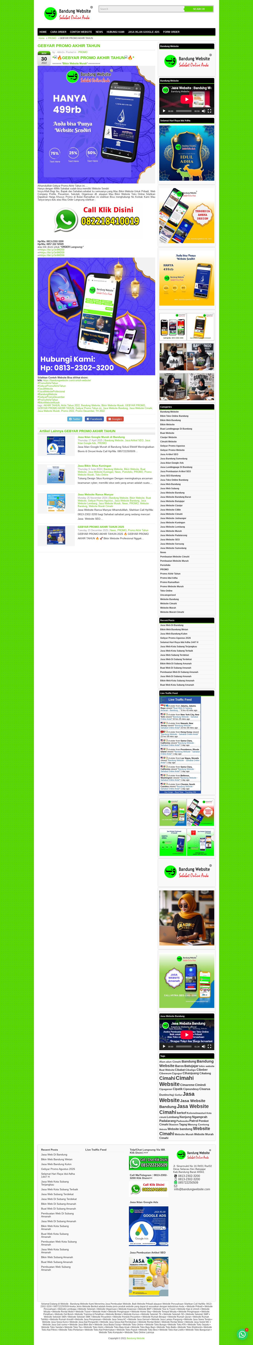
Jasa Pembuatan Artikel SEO (175, 471)
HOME (43, 32)
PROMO (52, 38)
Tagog (183, 1124)
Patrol (193, 1121)
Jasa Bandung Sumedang (173, 458)
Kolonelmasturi (196, 1113)
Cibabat (180, 1069)
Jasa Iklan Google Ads (172, 463)
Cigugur (177, 1073)
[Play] (164, 111)
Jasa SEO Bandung (170, 475)
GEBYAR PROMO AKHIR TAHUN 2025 (101, 526)
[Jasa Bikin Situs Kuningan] (56, 482)
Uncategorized (168, 595)
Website (163, 1129)
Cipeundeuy (191, 1089)
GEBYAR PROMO (135, 405)
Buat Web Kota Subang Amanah (177, 685)
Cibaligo (190, 1069)
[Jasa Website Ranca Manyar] (56, 511)
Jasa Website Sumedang (173, 548)
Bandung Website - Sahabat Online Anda (176, 726)
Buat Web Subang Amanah (57, 1261)
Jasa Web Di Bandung (171, 625)
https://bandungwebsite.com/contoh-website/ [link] (67, 380)
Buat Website (167, 433)
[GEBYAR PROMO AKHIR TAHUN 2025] (56, 543)
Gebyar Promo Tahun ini (88, 408)
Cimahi (167, 1078)
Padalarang (167, 1121)
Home (42, 38)
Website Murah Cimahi (101, 506)
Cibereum (165, 1073)
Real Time (179, 792)
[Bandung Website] (67, 24)
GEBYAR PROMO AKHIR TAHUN (69, 45)
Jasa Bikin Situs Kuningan (94, 465)
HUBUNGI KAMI (115, 32)
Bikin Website (131, 469)
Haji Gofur (175, 1095)
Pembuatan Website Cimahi (174, 556)
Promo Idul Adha (169, 578)
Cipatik (178, 1089)
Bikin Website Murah (112, 405)
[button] (242, 1334)
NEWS (99, 32)
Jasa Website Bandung (115, 408)
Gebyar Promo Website (172, 450)
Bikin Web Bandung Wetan (174, 629)
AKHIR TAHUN (52, 405)
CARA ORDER (58, 32)
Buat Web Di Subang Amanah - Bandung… (176, 709)
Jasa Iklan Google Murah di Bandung (101, 436)
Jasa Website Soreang (172, 544)
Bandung (189, 1061)
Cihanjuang (191, 1073)
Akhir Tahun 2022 (70, 405)
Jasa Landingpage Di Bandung (176, 467)
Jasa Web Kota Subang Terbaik (176, 651)
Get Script (168, 792)
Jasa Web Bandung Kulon (173, 633)
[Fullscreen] (209, 111)
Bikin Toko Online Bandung (174, 416)
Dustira (164, 1094)
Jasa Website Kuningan (100, 472)
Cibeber (202, 1069)
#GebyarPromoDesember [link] (51, 397)
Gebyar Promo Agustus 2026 (175, 638)
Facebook (96, 419)
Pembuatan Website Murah (174, 561)
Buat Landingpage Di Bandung (176, 429)
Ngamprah (199, 1117)
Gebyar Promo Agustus (100, 500)
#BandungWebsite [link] (47, 394)
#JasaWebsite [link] (45, 388)
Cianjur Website (168, 437)
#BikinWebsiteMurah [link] (49, 402)
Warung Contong (198, 1124)
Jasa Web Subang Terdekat (174, 655)
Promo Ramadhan (169, 582)
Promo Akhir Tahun (138, 530)
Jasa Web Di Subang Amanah (175, 676)
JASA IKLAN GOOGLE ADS (143, 32)
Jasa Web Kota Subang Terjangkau (178, 646)
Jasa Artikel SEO (134, 440)
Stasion (174, 1124)
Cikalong (205, 1073)
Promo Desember (85, 411)
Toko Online (101, 474)
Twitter (76, 419)
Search (199, 8)
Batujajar (191, 1066)
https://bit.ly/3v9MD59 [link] (52, 249)
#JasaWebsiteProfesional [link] (51, 391)
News (118, 472)
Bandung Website (90, 405)
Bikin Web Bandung (170, 420)
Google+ (116, 419)
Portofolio (127, 472)
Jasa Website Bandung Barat (175, 497)
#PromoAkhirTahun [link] (48, 383)
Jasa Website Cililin (170, 509)
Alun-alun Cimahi (170, 1061)
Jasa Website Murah (49, 411)
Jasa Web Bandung (170, 484)
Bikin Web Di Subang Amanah (176, 663)
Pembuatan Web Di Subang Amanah (179, 672)
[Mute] (203, 111)
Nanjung (185, 1117)
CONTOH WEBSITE (81, 32)
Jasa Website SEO (170, 539)
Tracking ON (190, 792)
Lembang (173, 1117)
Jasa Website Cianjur (171, 505)
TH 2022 (100, 411)
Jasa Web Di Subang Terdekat (176, 659)
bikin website (206, 1066)
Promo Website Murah (172, 586)
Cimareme (187, 1084)
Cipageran (165, 1089)
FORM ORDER (171, 32)
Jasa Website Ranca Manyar (95, 494)
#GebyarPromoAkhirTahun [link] (52, 386)
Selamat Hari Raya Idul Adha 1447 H (179, 642)
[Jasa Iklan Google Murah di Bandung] (56, 453)
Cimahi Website (168, 441)
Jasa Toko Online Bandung (174, 480)
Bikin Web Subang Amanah (57, 1257)
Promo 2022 (67, 411)
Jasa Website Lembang (172, 527)
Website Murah (168, 608)
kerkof (181, 1113)
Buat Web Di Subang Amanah (175, 668)
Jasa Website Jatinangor (173, 518)
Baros (179, 1066)
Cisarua (204, 1089)
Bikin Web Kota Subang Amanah (177, 680)
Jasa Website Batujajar (172, 501)
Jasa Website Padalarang (173, 535)
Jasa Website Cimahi (140, 408)
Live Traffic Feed (180, 699)
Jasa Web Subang (169, 488)
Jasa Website (176, 1097)
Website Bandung (169, 599)
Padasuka (182, 1120)
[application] (186, 99)
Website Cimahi (168, 603)
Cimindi (200, 1084)
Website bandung (180, 1129)
